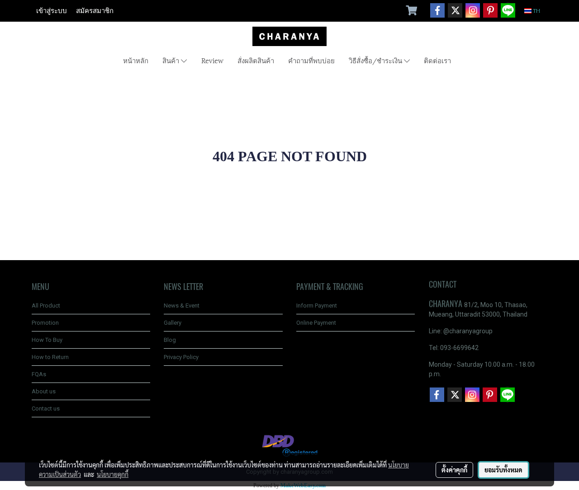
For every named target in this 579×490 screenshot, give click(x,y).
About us (44, 391)
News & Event (181, 305)
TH (536, 10)
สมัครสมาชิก (95, 11)
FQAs (39, 374)
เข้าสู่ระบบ (51, 11)
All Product (46, 305)
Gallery (172, 322)
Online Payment (316, 322)
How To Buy (47, 339)
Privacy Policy (181, 357)
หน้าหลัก (135, 60)
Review (212, 60)
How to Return (50, 357)
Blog (170, 339)
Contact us (46, 408)
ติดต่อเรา (437, 60)
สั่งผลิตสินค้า (255, 60)
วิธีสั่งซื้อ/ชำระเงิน (376, 60)
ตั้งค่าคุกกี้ (454, 470)
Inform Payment (316, 305)
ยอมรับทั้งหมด (503, 470)
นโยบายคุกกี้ (112, 474)
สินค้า (171, 60)
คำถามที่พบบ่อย (311, 60)
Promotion (45, 322)
